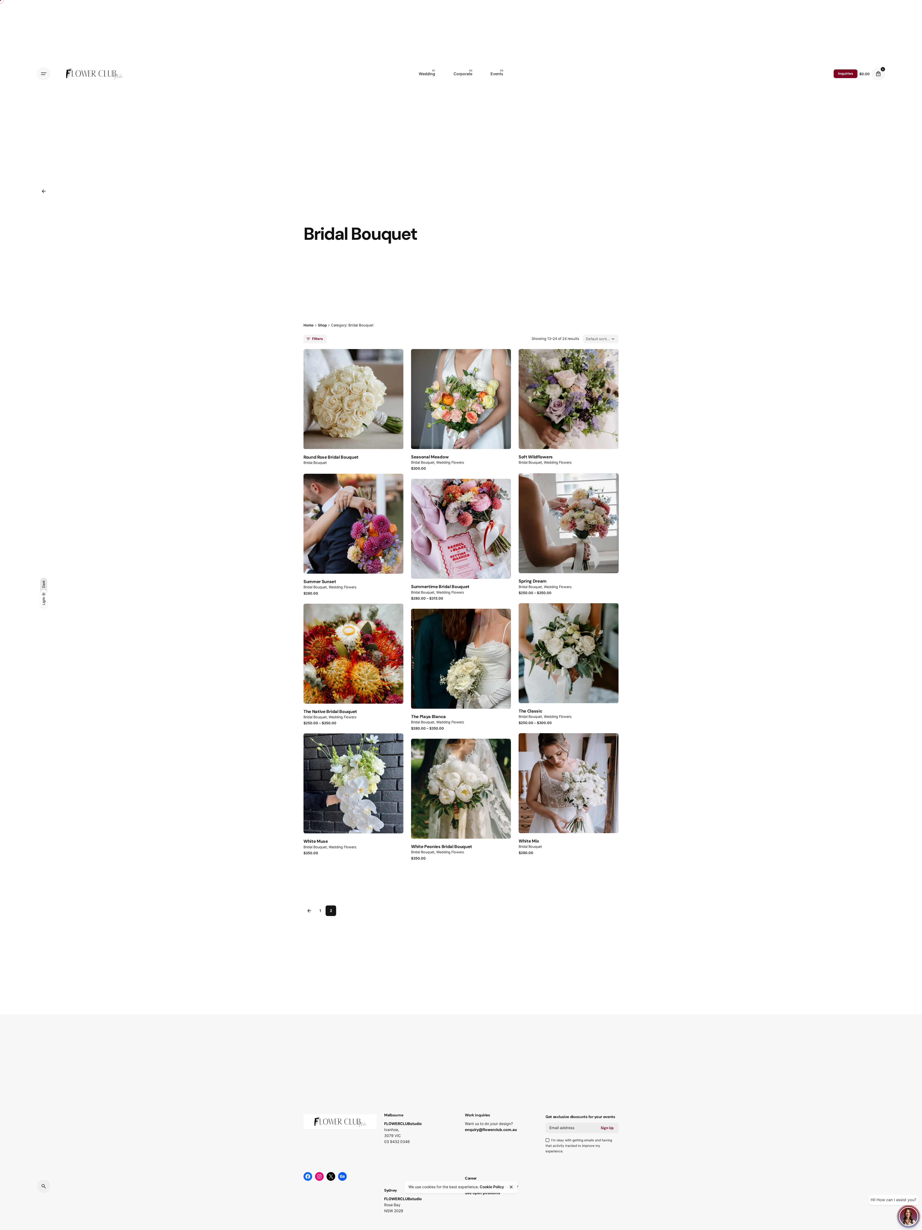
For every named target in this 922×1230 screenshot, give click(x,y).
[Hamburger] (43, 73)
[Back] (43, 191)
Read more (568, 412)
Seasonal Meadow (430, 457)
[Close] (511, 1187)
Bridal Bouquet (315, 463)
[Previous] (359, 386)
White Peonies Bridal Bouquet (441, 846)
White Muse (315, 841)
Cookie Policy (492, 1187)
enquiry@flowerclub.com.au (491, 1129)
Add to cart (568, 796)
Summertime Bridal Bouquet (440, 587)
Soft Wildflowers (536, 457)
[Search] (43, 1186)
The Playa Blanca (428, 717)
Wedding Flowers (450, 462)
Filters (317, 338)
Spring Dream (532, 581)
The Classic (530, 711)
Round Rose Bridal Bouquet (330, 457)
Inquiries (845, 73)
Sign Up (607, 1127)
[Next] (359, 400)
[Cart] (878, 73)
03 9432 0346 (397, 1141)
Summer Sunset (319, 581)
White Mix (529, 841)
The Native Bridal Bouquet (330, 711)
